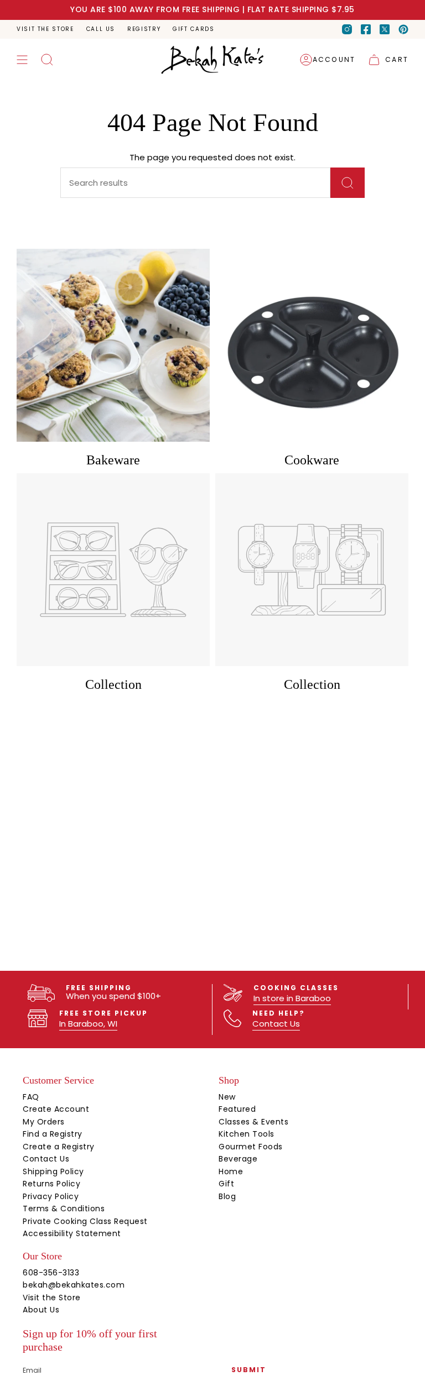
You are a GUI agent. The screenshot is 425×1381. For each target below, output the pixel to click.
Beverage (238, 1158)
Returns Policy (51, 1183)
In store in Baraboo (292, 998)
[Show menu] (22, 59)
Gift (226, 1183)
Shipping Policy (53, 1171)
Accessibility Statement (72, 1233)
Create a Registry (59, 1146)
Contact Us (276, 1023)
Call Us (100, 29)
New (227, 1096)
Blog (227, 1196)
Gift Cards (193, 29)
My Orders (44, 1121)
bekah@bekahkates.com (74, 1284)
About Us (41, 1309)
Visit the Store (45, 29)
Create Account (56, 1109)
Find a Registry (52, 1133)
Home (231, 1171)
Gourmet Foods (251, 1146)
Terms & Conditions (64, 1208)
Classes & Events (253, 1121)
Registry (143, 29)
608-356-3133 (51, 1272)
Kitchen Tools (246, 1133)
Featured (237, 1109)
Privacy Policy (51, 1196)
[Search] (347, 183)
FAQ (31, 1096)
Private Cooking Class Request (85, 1221)
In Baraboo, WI (88, 1023)
